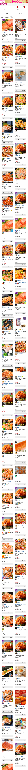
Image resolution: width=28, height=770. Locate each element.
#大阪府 (22, 282)
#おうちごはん (7, 606)
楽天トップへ (24, 4)
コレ (5, 67)
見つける (10, 10)
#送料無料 (17, 604)
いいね (11, 67)
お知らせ (17, 10)
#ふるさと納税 (4, 110)
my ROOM (24, 10)
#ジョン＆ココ (18, 331)
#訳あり (10, 557)
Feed (3, 10)
